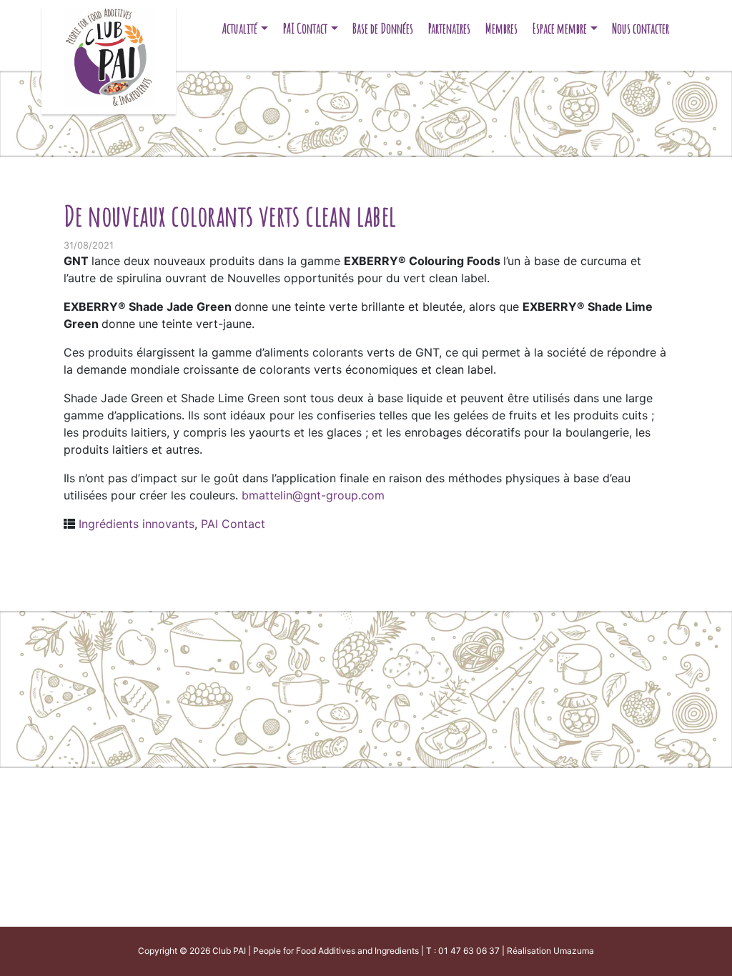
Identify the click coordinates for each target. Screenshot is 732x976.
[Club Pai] (108, 55)
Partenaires (449, 28)
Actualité (239, 28)
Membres (501, 28)
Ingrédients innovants (136, 524)
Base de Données (382, 28)
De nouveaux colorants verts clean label (230, 215)
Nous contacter (640, 28)
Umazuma (573, 950)
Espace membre (560, 28)
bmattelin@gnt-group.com (313, 495)
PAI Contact (305, 28)
